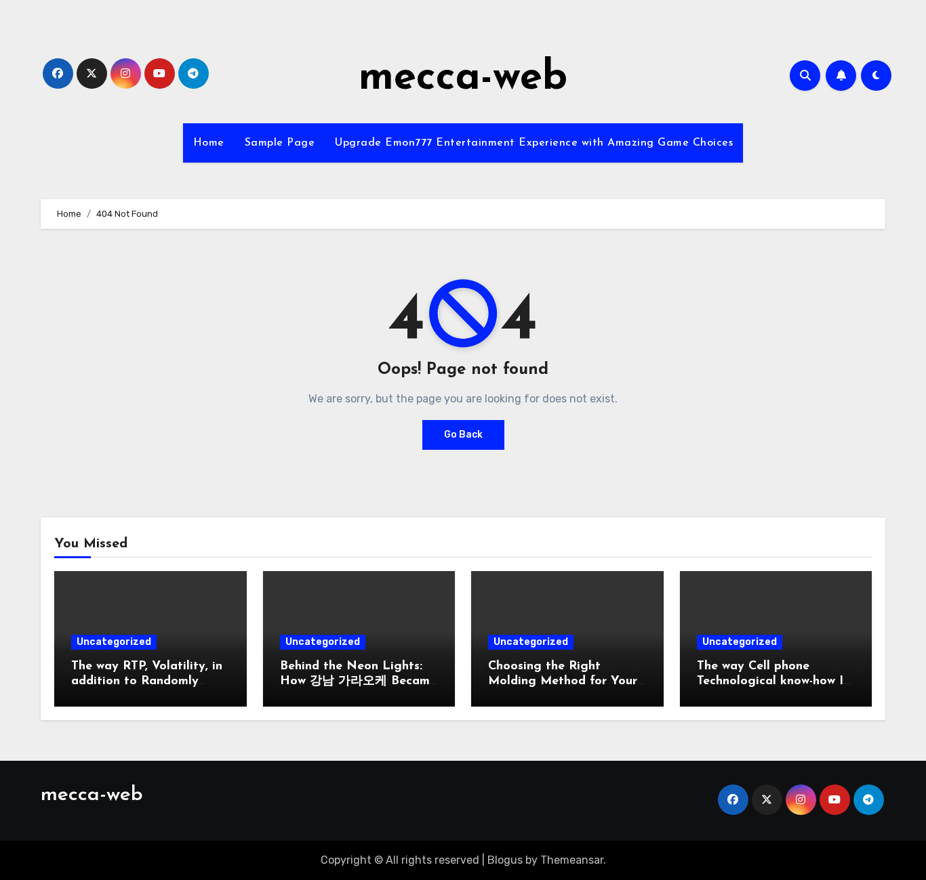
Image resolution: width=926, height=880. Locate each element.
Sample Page (280, 143)
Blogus (505, 860)
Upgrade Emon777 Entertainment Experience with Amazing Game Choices (534, 143)
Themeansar (571, 860)
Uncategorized (114, 642)
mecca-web (463, 78)
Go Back (463, 434)
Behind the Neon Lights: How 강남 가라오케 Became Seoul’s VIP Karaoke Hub (358, 681)
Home (208, 143)
